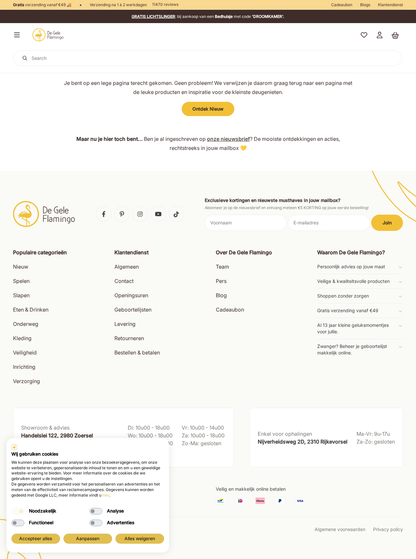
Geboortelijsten (132, 309)
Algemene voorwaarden (340, 529)
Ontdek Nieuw (208, 109)
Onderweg (25, 324)
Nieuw (20, 266)
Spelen (21, 281)
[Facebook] (103, 214)
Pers (221, 281)
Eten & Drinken (30, 309)
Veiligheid (25, 352)
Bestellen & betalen (137, 352)
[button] (15, 35)
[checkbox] (17, 511)
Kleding (22, 338)
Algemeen (126, 266)
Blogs (365, 4)
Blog (221, 295)
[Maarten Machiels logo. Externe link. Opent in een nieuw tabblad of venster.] (14, 447)
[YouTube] (158, 214)
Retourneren (129, 338)
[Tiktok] (176, 214)
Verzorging (26, 381)
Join (387, 222)
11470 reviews (165, 4)
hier (105, 495)
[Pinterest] (122, 214)
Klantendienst (390, 4)
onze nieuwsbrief (228, 139)
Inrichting (24, 367)
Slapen (21, 295)
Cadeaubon (341, 4)
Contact (124, 281)
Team (222, 266)
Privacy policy (388, 529)
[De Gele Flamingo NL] (48, 34)
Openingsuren (131, 295)
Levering (125, 324)
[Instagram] (140, 214)
